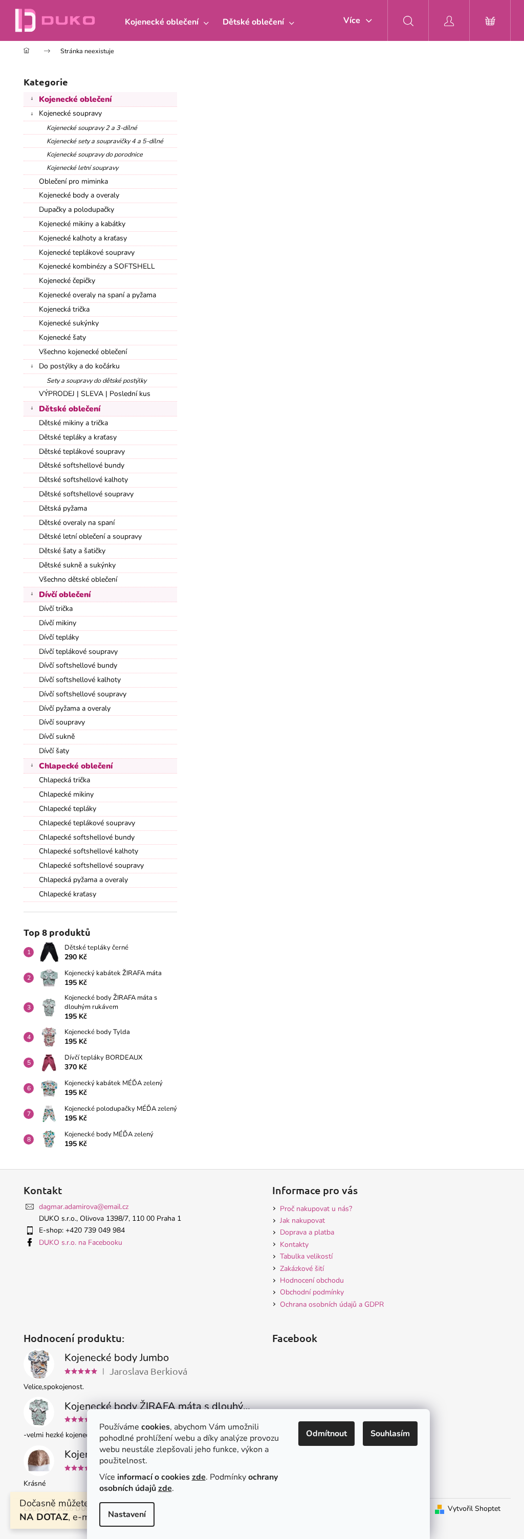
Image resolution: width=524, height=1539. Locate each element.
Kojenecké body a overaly (79, 195)
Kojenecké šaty (62, 337)
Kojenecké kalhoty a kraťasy (83, 238)
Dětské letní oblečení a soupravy (90, 536)
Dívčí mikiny (57, 623)
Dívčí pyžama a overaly (75, 708)
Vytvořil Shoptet (474, 1508)
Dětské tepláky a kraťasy (78, 437)
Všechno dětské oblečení (78, 579)
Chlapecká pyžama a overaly (83, 880)
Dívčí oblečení (65, 594)
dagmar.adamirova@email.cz (83, 1207)
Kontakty (294, 1244)
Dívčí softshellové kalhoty (80, 680)
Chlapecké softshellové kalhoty (88, 851)
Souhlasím (390, 1433)
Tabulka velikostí (306, 1256)
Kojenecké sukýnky (69, 323)
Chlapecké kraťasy (67, 894)
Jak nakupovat (302, 1220)
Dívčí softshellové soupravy (82, 694)
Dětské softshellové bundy (81, 465)
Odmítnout (326, 1433)
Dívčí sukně (57, 736)
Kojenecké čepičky (67, 280)
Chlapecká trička (64, 780)
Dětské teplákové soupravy (82, 451)
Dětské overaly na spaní (77, 522)
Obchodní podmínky (312, 1292)
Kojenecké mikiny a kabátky (82, 224)
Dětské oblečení (69, 408)
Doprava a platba (307, 1232)
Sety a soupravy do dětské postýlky (96, 380)
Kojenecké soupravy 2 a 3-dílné (92, 127)
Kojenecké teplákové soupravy (87, 252)
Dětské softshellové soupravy (86, 494)
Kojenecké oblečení (75, 99)
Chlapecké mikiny (66, 794)
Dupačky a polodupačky (76, 209)
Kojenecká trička (64, 309)
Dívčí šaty (54, 751)
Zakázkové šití (302, 1268)
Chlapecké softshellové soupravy (91, 865)
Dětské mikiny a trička (73, 423)
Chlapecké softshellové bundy (87, 837)
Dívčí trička (56, 608)
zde (199, 1477)
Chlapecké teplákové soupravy (87, 823)
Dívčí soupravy (62, 722)
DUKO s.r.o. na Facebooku (80, 1242)
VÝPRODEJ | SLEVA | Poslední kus (94, 394)
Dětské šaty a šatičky (72, 551)
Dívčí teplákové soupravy (78, 651)
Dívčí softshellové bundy (78, 665)
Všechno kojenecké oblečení (83, 352)
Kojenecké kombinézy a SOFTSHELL (97, 266)
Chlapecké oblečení (76, 765)
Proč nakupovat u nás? (316, 1209)
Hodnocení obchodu (312, 1280)
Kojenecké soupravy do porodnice (95, 154)
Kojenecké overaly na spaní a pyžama (97, 295)
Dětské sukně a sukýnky (77, 565)
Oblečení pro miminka (73, 181)
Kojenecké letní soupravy (82, 167)
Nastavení (127, 1514)
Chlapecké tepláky (67, 809)
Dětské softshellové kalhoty (83, 480)
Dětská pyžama (63, 508)
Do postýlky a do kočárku (79, 366)
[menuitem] (164, 22)
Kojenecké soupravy (70, 113)
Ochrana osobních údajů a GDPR (332, 1304)
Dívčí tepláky (59, 637)
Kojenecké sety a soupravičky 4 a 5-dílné (105, 141)
